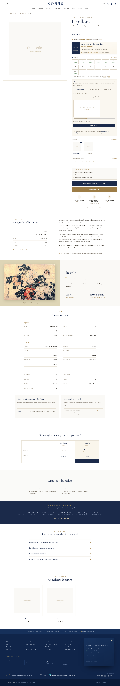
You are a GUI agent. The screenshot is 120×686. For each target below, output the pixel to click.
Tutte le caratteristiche (21, 249)
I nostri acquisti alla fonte (51, 644)
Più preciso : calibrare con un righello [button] (82, 121)
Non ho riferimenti (108, 89)
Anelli (7, 644)
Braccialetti (8, 649)
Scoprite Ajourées (87, 461)
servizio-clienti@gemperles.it (93, 653)
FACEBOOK (104, 682)
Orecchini (8, 647)
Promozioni (67, 647)
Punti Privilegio (68, 644)
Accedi (112, 4)
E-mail (101, 208)
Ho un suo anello (80, 89)
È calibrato (94, 125)
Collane (8, 642)
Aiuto (108, 4)
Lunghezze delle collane (31, 649)
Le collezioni (48, 649)
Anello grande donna (19, 13)
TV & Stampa (48, 647)
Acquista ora (94, 189)
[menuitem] (33, 9)
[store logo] (55, 4)
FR (111, 682)
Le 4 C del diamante (30, 644)
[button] (104, 4)
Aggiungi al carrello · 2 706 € (94, 183)
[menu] (60, 9)
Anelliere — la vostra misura (32, 647)
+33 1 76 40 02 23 (92, 648)
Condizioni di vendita (70, 649)
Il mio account (68, 642)
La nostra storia (49, 642)
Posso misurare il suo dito (94, 89)
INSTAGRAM (97, 682)
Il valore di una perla (31, 642)
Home (11, 13)
